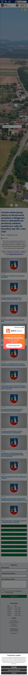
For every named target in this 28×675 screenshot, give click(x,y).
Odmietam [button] (14, 673)
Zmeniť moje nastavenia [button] (14, 670)
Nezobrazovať (19, 327)
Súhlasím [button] (14, 667)
